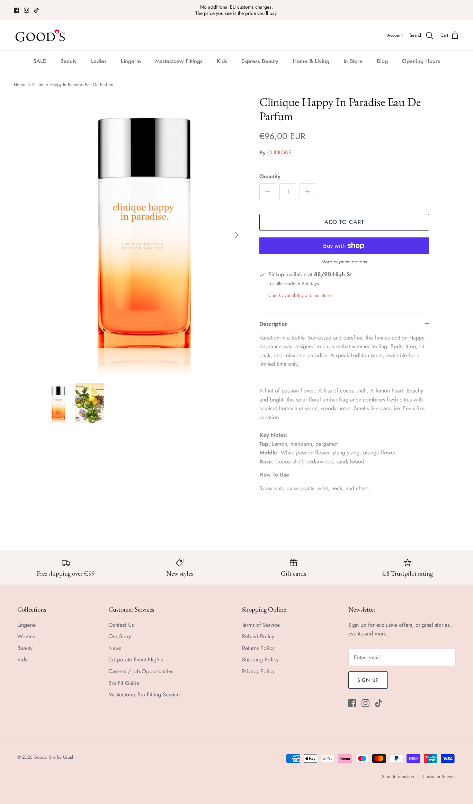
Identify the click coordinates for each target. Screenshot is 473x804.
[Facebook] (16, 10)
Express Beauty (259, 61)
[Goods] (41, 35)
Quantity (269, 176)
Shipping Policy (260, 659)
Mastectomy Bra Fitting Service (144, 694)
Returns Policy (258, 648)
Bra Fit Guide (123, 683)
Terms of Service (261, 625)
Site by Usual (61, 757)
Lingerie (131, 61)
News (114, 648)
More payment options (344, 262)
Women (26, 636)
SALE (39, 61)
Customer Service (439, 776)
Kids (222, 61)
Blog (382, 61)
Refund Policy (258, 636)
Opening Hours (421, 61)
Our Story (119, 636)
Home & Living (311, 61)
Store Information (398, 776)
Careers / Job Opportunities (140, 671)
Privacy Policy (258, 671)
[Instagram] (26, 10)
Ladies (99, 61)
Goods (40, 757)
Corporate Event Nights (135, 659)
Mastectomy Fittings (179, 61)
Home (19, 84)
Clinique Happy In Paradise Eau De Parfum (72, 84)
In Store (353, 61)
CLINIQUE (279, 152)
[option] (144, 235)
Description (273, 324)
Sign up (368, 680)
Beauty (68, 61)
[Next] (236, 235)
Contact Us (121, 625)
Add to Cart (344, 222)
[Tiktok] (36, 10)
